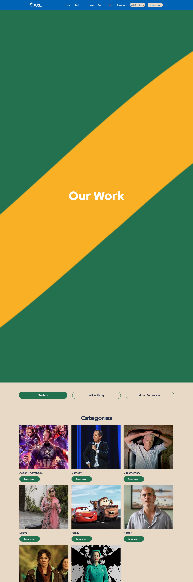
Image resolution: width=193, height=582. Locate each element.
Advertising (96, 395)
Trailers (43, 395)
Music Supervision (149, 395)
